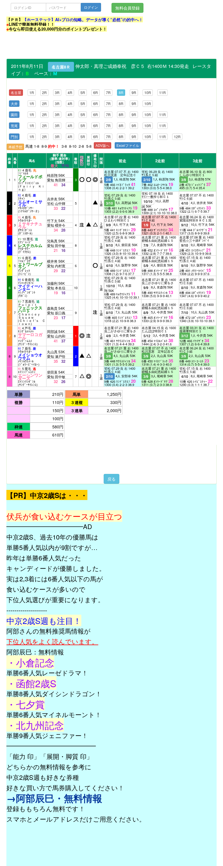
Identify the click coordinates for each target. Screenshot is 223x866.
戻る (111, 479)
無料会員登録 (127, 8)
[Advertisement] (112, 46)
